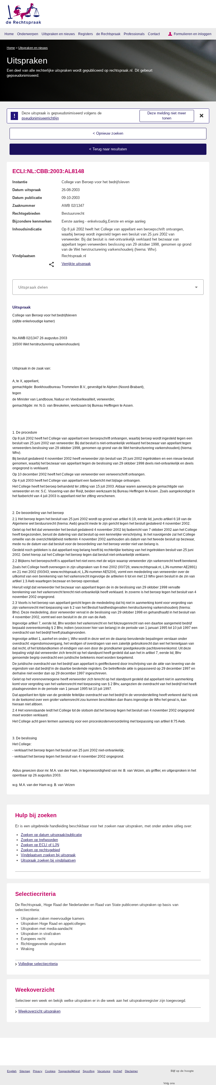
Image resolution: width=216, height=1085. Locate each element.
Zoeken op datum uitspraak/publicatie (51, 835)
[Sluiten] (201, 115)
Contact (154, 34)
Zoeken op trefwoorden (39, 840)
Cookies (50, 1071)
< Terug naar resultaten (108, 149)
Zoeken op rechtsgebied (40, 850)
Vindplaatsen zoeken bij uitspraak (48, 855)
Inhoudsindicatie (27, 229)
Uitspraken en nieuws (58, 34)
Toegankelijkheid (69, 1071)
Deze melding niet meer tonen (166, 116)
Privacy (37, 1071)
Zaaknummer (23, 205)
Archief (117, 1071)
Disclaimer (131, 1071)
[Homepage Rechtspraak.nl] (21, 13)
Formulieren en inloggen (193, 34)
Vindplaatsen (23, 256)
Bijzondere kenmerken (31, 221)
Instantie (19, 182)
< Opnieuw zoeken (108, 133)
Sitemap (24, 1071)
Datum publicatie (27, 198)
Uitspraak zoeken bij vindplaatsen (48, 860)
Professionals (134, 34)
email (206, 1071)
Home (9, 34)
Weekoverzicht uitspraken (39, 1011)
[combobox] (108, 287)
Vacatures (103, 1071)
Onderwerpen (27, 34)
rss (199, 1071)
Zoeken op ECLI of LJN (40, 845)
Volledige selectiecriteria (38, 964)
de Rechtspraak (108, 34)
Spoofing (88, 1071)
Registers (85, 34)
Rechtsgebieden (26, 213)
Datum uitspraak (26, 190)
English (12, 1071)
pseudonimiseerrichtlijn (40, 118)
